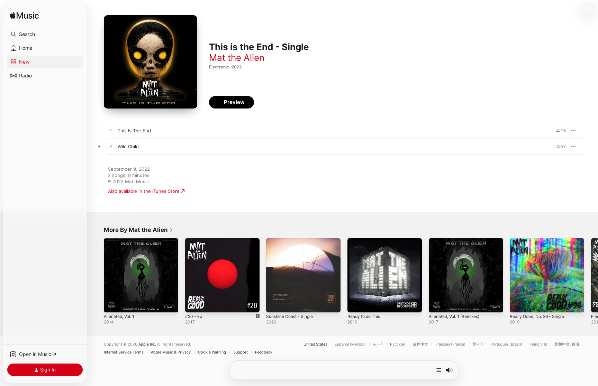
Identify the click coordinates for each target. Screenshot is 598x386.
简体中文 (420, 344)
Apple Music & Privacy (171, 352)
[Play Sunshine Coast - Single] (275, 304)
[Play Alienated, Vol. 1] (112, 304)
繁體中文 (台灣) (567, 344)
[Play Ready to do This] (356, 304)
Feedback (263, 352)
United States (315, 344)
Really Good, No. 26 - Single (540, 241)
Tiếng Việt (538, 344)
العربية (378, 344)
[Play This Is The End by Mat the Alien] (111, 131)
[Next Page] (591, 275)
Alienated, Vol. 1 (121, 241)
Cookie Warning (212, 352)
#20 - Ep (194, 241)
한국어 (478, 344)
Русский (398, 344)
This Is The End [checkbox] (134, 130)
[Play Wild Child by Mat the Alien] (111, 147)
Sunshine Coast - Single (292, 241)
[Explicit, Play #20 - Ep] (194, 304)
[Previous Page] (97, 275)
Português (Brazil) (506, 344)
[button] (45, 34)
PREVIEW (558, 131)
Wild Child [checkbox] (128, 146)
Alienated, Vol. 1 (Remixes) (457, 241)
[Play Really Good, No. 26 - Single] (518, 304)
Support (240, 352)
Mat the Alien (236, 57)
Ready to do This (365, 241)
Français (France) (450, 344)
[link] (138, 230)
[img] (24, 16)
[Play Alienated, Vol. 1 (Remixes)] (437, 304)
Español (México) (350, 344)
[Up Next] (438, 370)
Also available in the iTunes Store (144, 191)
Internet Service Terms (124, 352)
